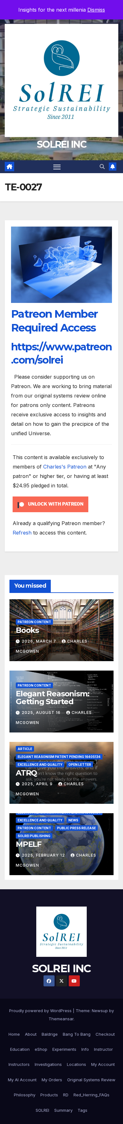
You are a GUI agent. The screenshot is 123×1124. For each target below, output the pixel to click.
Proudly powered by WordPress (41, 1010)
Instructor (103, 1049)
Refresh (22, 532)
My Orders (52, 1079)
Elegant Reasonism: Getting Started (52, 697)
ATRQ (26, 772)
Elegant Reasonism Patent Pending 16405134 (59, 757)
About (31, 1034)
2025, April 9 (38, 783)
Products (49, 1094)
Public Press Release (76, 828)
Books (27, 630)
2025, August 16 (42, 712)
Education (20, 1049)
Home (14, 1034)
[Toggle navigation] (57, 166)
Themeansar (61, 1018)
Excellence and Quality (40, 764)
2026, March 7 (39, 641)
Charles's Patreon (64, 466)
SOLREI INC (61, 144)
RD (65, 1094)
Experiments (64, 1049)
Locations (76, 1064)
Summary (63, 1110)
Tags (82, 1110)
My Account (103, 1064)
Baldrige (50, 1034)
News (73, 820)
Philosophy (24, 1094)
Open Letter (79, 764)
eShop (41, 1049)
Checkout (105, 1034)
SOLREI (42, 1110)
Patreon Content (34, 622)
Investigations (48, 1064)
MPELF (28, 844)
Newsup (100, 1010)
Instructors (19, 1064)
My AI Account (22, 1079)
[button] (102, 166)
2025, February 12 (44, 855)
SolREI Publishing (34, 836)
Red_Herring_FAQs (91, 1094)
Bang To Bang (77, 1034)
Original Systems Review (91, 1079)
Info (85, 1049)
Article (25, 749)
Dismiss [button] (96, 10)
